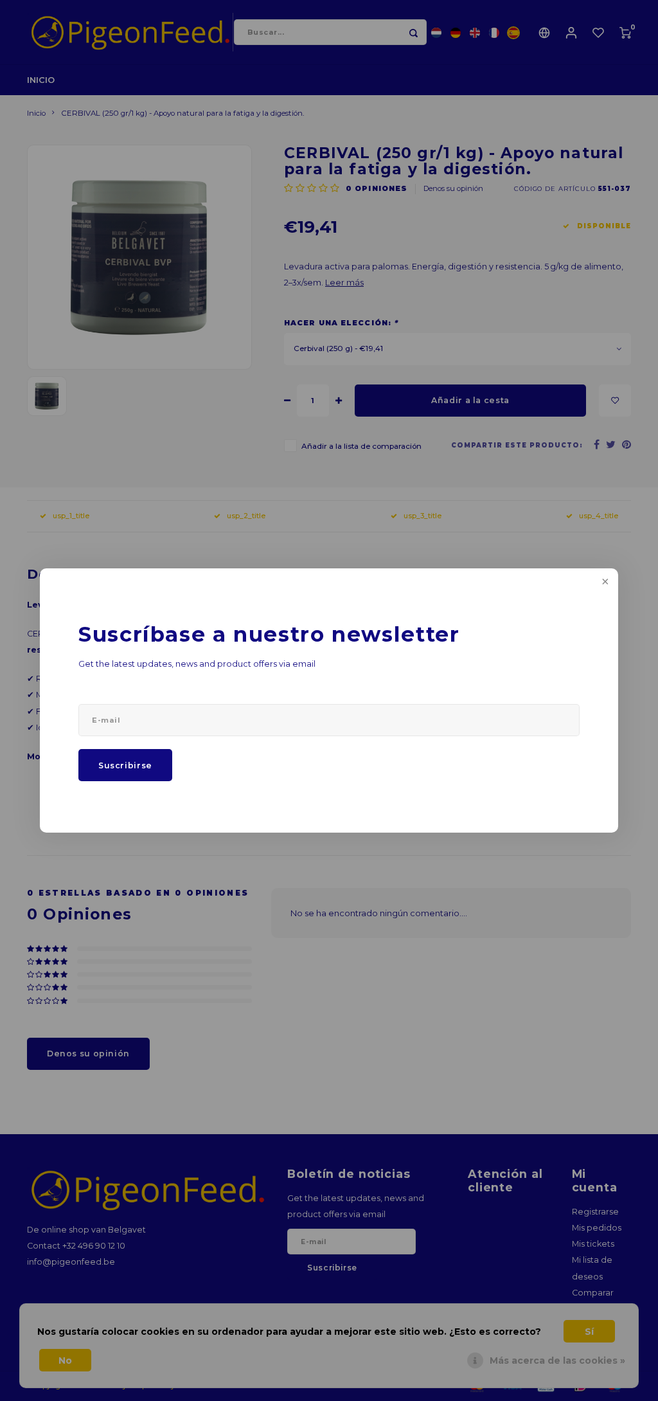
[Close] (604, 582)
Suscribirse (125, 765)
